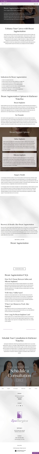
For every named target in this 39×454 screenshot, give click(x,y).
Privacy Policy (19, 445)
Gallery (30, 388)
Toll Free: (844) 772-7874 (19, 439)
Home (5, 10)
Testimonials (23, 388)
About (3, 388)
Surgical (8, 10)
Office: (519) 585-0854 (19, 437)
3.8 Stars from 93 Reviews (19, 396)
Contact (36, 388)
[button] (36, 3)
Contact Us (35, 452)
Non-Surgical (16, 388)
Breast (11, 10)
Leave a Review (19, 397)
